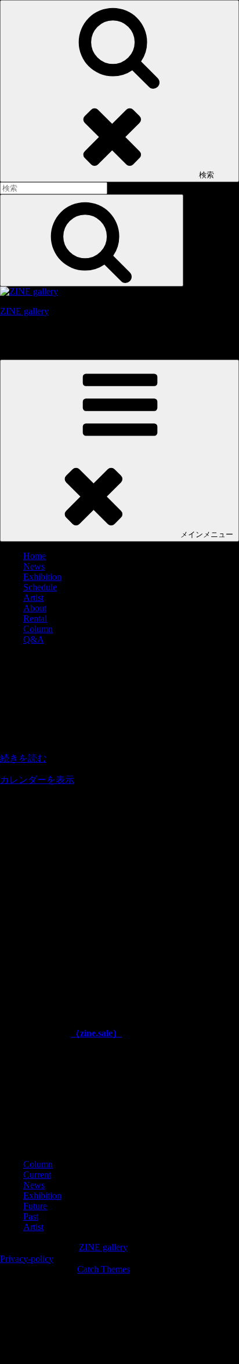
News (34, 566)
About (34, 608)
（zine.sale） (96, 1033)
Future (35, 1206)
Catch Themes (103, 1269)
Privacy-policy (26, 1259)
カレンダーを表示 (37, 780)
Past (30, 1216)
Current (37, 1175)
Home (34, 556)
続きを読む (23, 758)
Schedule (40, 587)
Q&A (33, 639)
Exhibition (42, 577)
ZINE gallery (24, 311)
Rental (35, 618)
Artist (33, 598)
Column (38, 629)
